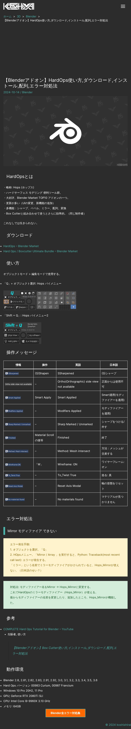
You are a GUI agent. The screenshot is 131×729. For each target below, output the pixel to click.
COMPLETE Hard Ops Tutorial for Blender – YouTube (38, 629)
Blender (27, 92)
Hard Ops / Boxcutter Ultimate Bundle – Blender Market (40, 251)
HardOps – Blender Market (21, 246)
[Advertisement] (65, 48)
